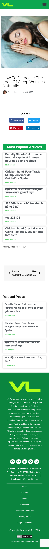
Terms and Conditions (24, 510)
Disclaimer (24, 504)
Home (24, 486)
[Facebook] (12, 461)
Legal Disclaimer (24, 523)
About (24, 498)
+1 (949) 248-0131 (31, 475)
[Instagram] (36, 461)
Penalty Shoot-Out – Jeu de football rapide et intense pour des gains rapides (23, 157)
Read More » (10, 165)
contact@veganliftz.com (27, 479)
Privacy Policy (25, 517)
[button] (44, 4)
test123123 (12, 217)
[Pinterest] (30, 461)
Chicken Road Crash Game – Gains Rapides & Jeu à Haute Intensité (24, 232)
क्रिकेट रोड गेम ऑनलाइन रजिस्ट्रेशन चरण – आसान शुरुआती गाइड (23, 190)
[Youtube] (18, 461)
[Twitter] (24, 461)
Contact (24, 492)
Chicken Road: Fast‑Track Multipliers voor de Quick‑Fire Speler (22, 175)
